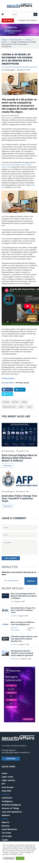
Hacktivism (7, 798)
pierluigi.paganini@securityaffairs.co (16, 752)
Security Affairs (8, 383)
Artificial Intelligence (11, 805)
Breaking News (16, 39)
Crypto (5, 840)
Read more (8, 465)
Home (4, 39)
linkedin (21, 389)
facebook (9, 389)
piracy (30, 407)
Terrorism (6, 833)
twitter (8, 394)
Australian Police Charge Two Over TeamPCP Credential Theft (19, 498)
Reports (5, 822)
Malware (6, 815)
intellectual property (9, 407)
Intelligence (15, 659)
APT (12, 601)
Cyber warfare (8, 780)
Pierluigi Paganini (9, 70)
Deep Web (6, 791)
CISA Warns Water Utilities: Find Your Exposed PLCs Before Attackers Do (24, 638)
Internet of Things (10, 808)
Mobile (4, 42)
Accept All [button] (20, 858)
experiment (8, 118)
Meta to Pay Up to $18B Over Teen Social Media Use (23, 623)
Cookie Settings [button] (9, 858)
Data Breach (7, 787)
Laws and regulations (15, 629)
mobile (21, 407)
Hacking (28, 39)
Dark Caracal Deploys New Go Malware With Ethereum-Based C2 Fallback (19, 458)
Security (14, 616)
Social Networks (9, 829)
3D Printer (15, 402)
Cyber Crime (7, 777)
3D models (6, 402)
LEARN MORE (10, 759)
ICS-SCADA (14, 644)
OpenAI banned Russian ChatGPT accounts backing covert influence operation (22, 653)
